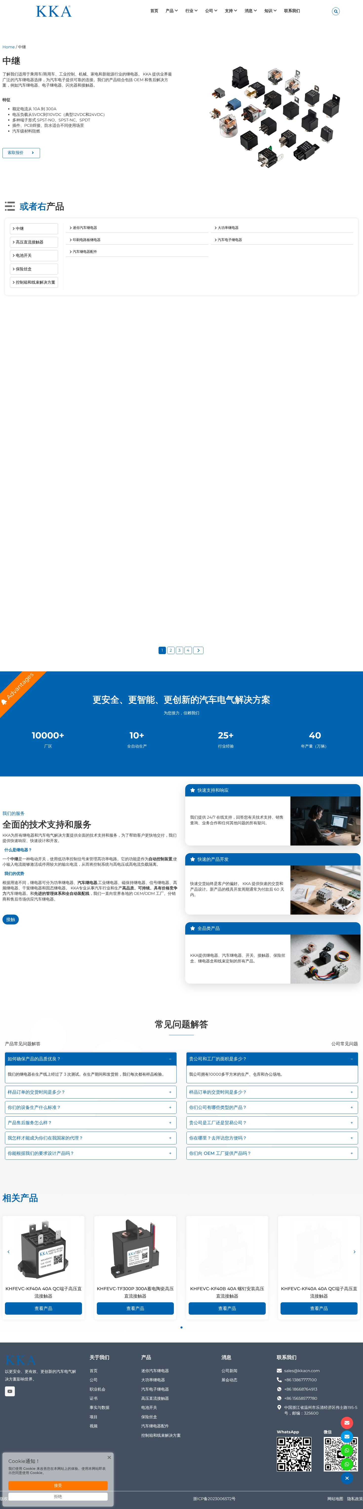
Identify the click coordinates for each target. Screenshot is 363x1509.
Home (8, 47)
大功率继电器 (153, 1380)
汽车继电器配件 (155, 1426)
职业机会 (97, 1389)
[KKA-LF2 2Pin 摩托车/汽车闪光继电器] (181, 573)
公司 (94, 1380)
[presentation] (8, 1251)
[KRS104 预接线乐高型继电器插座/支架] (302, 338)
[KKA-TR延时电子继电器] (302, 573)
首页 (94, 1370)
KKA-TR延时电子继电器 (275, 618)
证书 (94, 1398)
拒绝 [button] (58, 1496)
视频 (94, 1426)
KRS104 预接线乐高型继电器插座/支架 (289, 384)
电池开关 (149, 1407)
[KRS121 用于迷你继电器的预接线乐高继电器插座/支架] (60, 452)
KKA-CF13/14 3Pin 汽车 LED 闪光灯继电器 (294, 497)
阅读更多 (60, 399)
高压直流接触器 (155, 1398)
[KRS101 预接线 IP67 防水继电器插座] (181, 338)
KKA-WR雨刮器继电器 (32, 384)
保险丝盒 (149, 1417)
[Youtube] (10, 1391)
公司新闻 (229, 1370)
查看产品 (43, 1308)
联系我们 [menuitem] (292, 11)
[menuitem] (171, 11)
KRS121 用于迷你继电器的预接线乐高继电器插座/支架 (60, 501)
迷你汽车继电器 (155, 1370)
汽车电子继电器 (155, 1389)
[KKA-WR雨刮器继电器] (60, 338)
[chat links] (347, 1478)
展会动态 (229, 1380)
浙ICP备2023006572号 (214, 1498)
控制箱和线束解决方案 (161, 1435)
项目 (94, 1417)
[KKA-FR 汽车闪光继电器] (60, 573)
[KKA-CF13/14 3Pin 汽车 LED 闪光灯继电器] (302, 452)
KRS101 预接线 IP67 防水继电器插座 (166, 384)
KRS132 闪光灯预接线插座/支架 (161, 497)
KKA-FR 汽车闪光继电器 (33, 618)
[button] (91, 1058)
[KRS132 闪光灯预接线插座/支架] (181, 452)
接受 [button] (58, 1485)
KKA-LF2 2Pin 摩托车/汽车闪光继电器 (168, 618)
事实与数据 (99, 1407)
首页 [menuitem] (154, 11)
